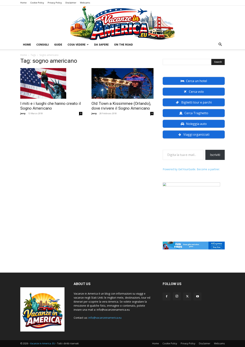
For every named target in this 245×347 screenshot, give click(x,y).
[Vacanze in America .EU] (122, 23)
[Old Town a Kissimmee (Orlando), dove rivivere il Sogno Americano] (122, 83)
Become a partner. (208, 169)
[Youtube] (197, 296)
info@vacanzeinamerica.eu (105, 317)
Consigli (42, 44)
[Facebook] (166, 296)
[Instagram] (177, 296)
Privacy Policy (55, 2)
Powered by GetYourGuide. (179, 169)
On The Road (123, 44)
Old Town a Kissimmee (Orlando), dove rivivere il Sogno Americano (121, 106)
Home (23, 2)
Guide (58, 44)
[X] (187, 296)
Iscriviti (215, 155)
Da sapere (101, 44)
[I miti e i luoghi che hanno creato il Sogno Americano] (51, 83)
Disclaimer (70, 2)
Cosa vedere (77, 44)
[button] (220, 45)
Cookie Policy (37, 2)
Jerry (22, 113)
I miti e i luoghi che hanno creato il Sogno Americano (50, 106)
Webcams (85, 2)
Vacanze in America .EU (42, 343)
